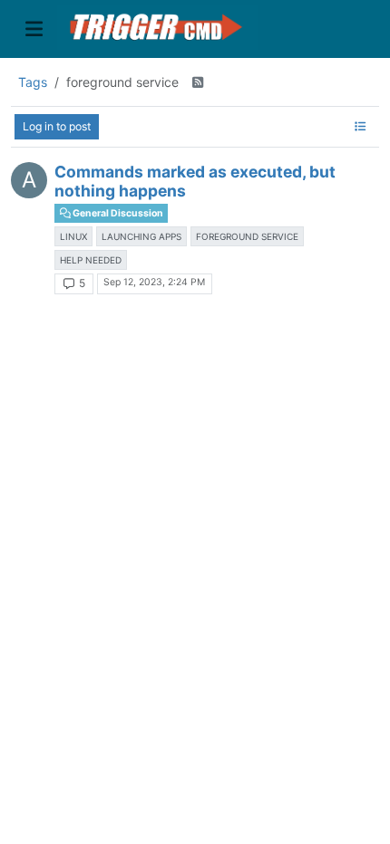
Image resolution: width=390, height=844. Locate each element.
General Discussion (117, 213)
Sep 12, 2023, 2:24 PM (154, 282)
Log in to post (57, 126)
